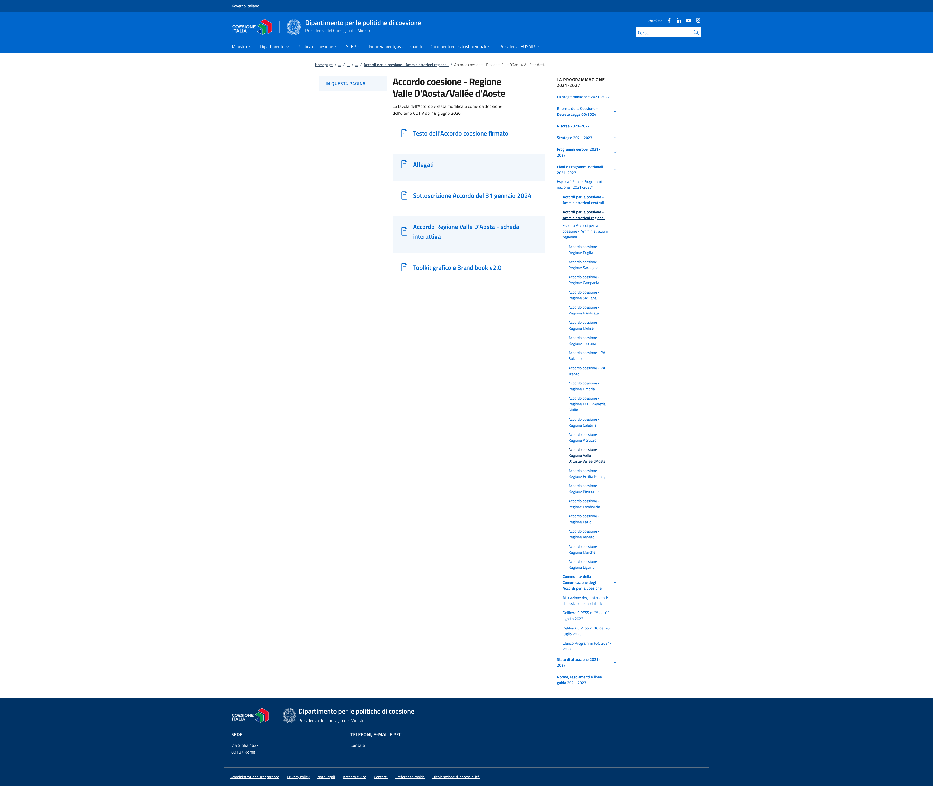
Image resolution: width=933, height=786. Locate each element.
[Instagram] (696, 20)
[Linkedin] (677, 20)
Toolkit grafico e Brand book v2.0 (457, 267)
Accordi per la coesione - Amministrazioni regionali (406, 65)
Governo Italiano (245, 6)
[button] (587, 97)
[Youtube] (686, 20)
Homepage (324, 65)
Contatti (357, 745)
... (339, 65)
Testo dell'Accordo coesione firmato (460, 133)
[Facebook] (667, 20)
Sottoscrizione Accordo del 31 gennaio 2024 (472, 195)
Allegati (423, 164)
